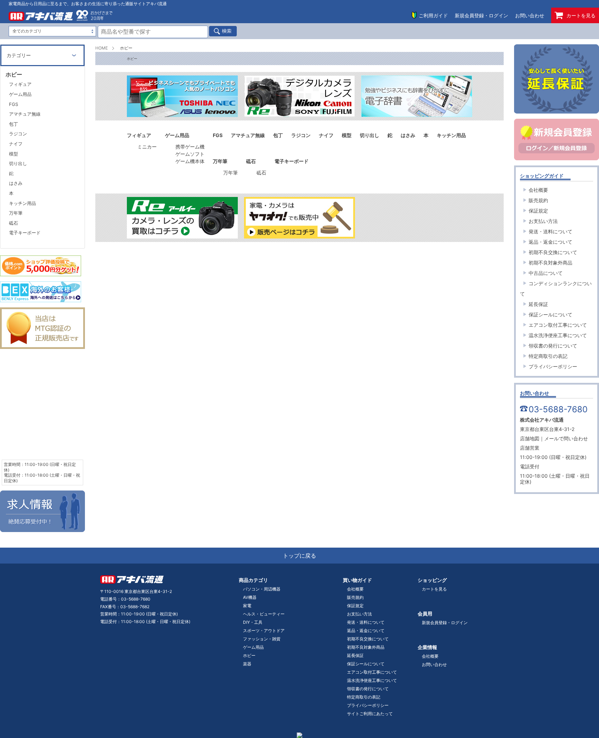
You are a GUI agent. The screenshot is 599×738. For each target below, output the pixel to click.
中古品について (546, 273)
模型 (13, 153)
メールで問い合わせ (566, 438)
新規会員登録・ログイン (481, 15)
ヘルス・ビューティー (264, 613)
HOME (101, 48)
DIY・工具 (252, 622)
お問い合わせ (529, 15)
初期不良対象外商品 (550, 263)
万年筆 (230, 173)
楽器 (247, 663)
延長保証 (538, 304)
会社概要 (538, 190)
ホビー (249, 655)
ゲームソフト (190, 154)
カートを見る (581, 15)
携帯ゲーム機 (190, 147)
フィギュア (20, 84)
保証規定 (538, 211)
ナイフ (16, 143)
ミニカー (147, 147)
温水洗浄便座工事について (558, 335)
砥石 (261, 173)
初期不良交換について (553, 252)
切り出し (18, 163)
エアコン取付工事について (558, 325)
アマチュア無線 (25, 114)
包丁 (13, 124)
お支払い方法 (543, 221)
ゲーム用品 (20, 94)
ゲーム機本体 (190, 161)
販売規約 (538, 200)
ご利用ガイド (433, 15)
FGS (13, 104)
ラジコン (18, 133)
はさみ (16, 183)
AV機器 (250, 597)
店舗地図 (529, 438)
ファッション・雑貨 (261, 638)
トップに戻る (299, 555)
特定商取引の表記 (548, 356)
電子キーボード (25, 232)
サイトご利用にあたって (370, 713)
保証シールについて (550, 314)
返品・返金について (550, 242)
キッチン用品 (22, 203)
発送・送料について (550, 231)
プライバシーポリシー (553, 366)
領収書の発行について (553, 346)
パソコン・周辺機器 (261, 589)
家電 (247, 605)
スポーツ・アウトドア (264, 630)
